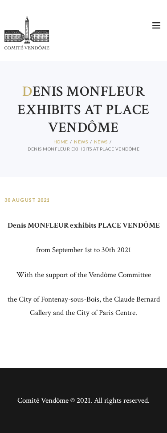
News (81, 141)
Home (60, 141)
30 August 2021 (27, 200)
